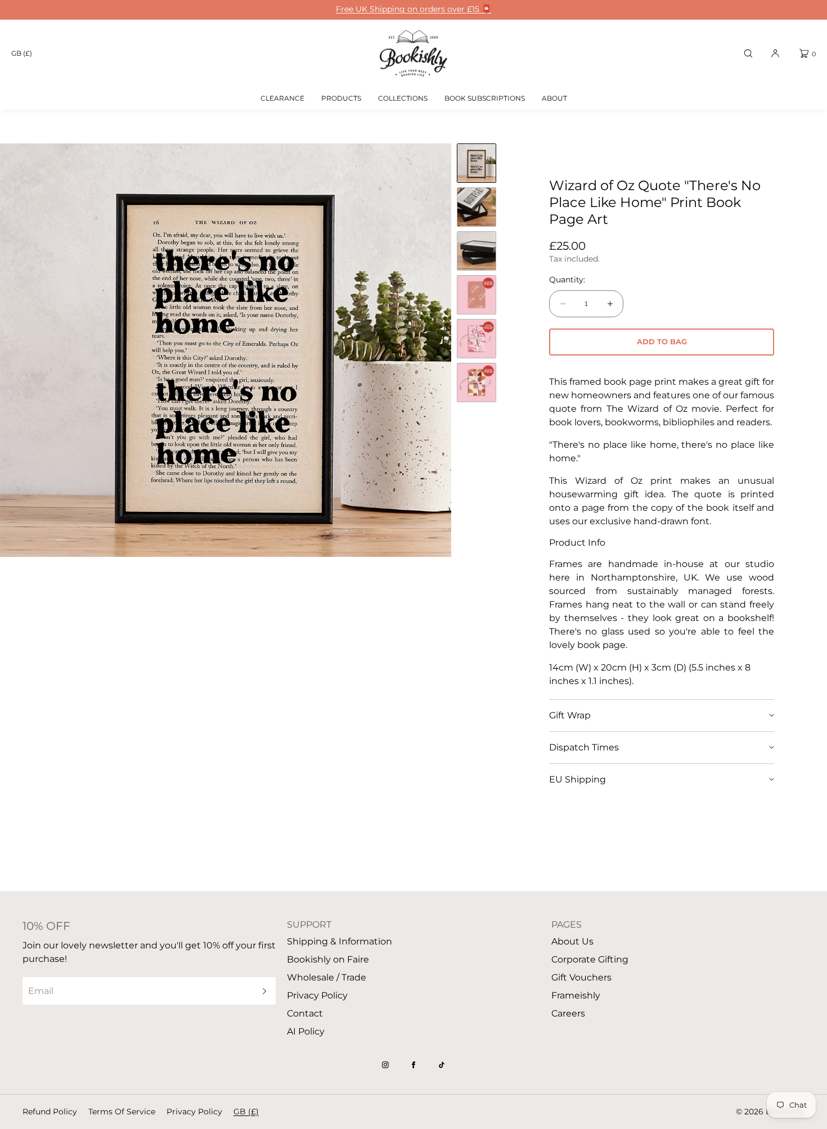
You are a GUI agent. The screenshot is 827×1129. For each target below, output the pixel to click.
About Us (572, 941)
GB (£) (21, 53)
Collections (403, 98)
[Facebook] (413, 1064)
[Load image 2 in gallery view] (476, 207)
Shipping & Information (339, 941)
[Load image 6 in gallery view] (476, 382)
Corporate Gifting (589, 959)
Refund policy (50, 1111)
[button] (748, 53)
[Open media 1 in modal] (225, 350)
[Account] (775, 53)
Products (341, 98)
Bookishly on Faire (328, 959)
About (554, 98)
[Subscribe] (262, 991)
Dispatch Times (584, 747)
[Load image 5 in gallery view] (476, 338)
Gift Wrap (570, 715)
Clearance (282, 98)
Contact (305, 1013)
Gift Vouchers (581, 977)
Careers (568, 1013)
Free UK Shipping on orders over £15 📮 (413, 9)
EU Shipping (577, 779)
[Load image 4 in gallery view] (476, 294)
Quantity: (567, 280)
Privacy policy (194, 1111)
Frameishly (575, 995)
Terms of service (121, 1111)
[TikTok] (441, 1064)
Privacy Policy (317, 995)
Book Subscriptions (484, 98)
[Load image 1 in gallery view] (476, 163)
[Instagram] (385, 1064)
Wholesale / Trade (326, 977)
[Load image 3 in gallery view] (476, 251)
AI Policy (306, 1031)
